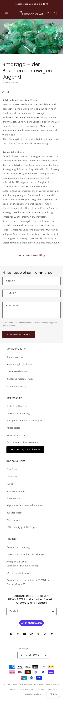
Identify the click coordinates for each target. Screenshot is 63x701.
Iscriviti (31, 690)
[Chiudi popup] (56, 605)
